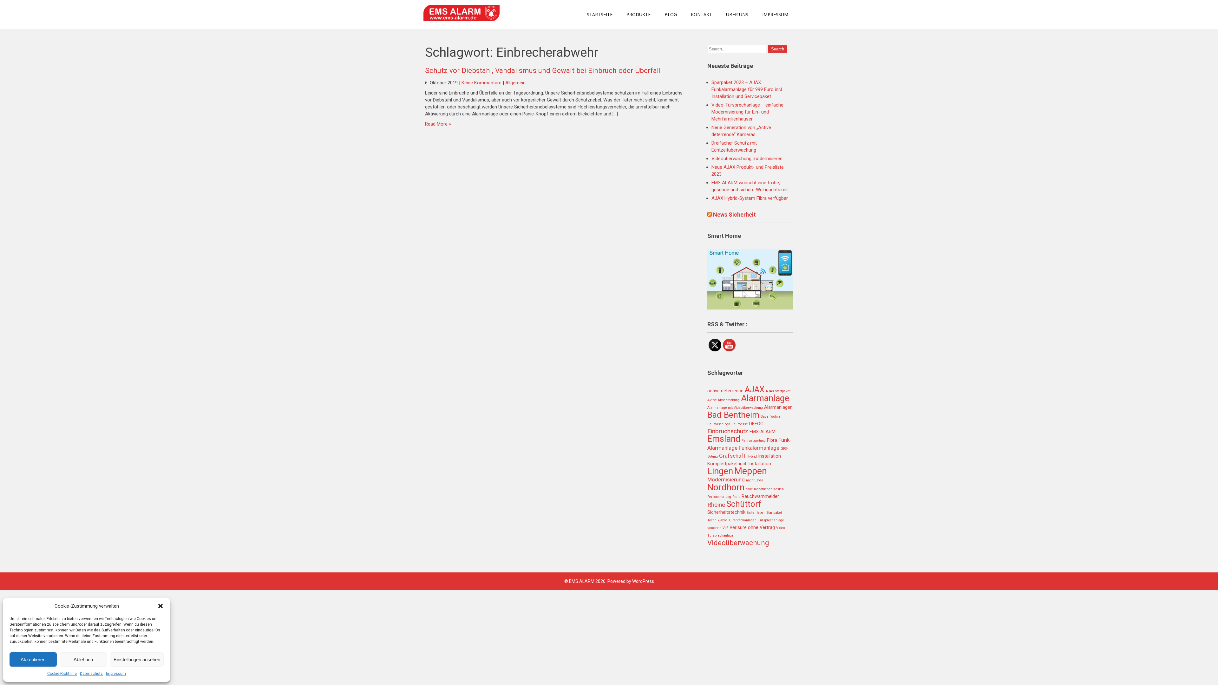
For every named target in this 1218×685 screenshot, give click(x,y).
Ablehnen (83, 659)
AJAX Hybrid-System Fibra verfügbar (749, 198)
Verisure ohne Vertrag (752, 527)
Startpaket (774, 513)
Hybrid (752, 456)
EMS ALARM (581, 581)
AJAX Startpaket (778, 391)
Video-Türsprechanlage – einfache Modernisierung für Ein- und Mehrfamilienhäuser (747, 112)
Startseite (599, 14)
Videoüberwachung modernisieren (747, 158)
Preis (736, 497)
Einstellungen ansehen (137, 659)
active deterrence (725, 391)
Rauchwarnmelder (760, 496)
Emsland (723, 439)
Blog (671, 14)
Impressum (116, 673)
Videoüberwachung (738, 542)
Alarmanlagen (778, 407)
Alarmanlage (765, 398)
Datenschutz (91, 673)
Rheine (716, 504)
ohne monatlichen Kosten (765, 489)
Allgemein (515, 83)
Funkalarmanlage (759, 448)
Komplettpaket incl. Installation (739, 463)
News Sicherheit (734, 214)
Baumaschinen (718, 424)
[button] (160, 606)
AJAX (754, 389)
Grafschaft (732, 456)
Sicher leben (756, 513)
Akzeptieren (33, 659)
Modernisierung (726, 479)
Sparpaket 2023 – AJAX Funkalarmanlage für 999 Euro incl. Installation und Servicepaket (747, 89)
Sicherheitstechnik (726, 512)
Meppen (750, 471)
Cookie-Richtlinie (62, 673)
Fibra (772, 440)
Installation (769, 456)
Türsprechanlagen (742, 520)
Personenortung (719, 497)
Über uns (737, 14)
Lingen (720, 471)
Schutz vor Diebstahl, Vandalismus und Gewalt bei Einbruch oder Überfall (543, 70)
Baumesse (739, 424)
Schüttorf (743, 504)
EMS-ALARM (763, 431)
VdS (725, 528)
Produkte (638, 14)
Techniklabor (717, 520)
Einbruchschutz (727, 431)
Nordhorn (725, 487)
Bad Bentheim (733, 415)
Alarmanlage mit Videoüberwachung (735, 408)
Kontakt (701, 14)
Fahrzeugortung (754, 441)
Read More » (438, 124)
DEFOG (756, 424)
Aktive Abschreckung (723, 400)
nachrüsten (754, 480)
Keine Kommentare (481, 83)
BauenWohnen (772, 416)
